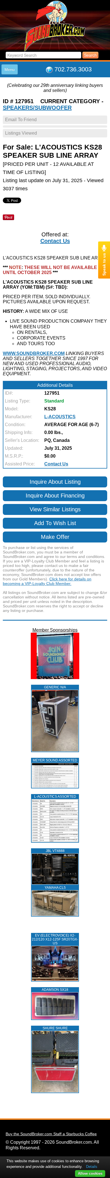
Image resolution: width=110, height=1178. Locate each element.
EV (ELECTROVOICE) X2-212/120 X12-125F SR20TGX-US (55, 939)
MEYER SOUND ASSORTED (55, 760)
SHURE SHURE (55, 1028)
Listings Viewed (21, 133)
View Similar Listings (55, 509)
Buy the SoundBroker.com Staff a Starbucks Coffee (51, 1134)
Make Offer (55, 537)
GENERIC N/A (55, 687)
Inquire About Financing (55, 495)
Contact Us (55, 241)
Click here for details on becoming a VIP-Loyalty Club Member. (47, 581)
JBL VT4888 (55, 851)
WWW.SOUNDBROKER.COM (34, 353)
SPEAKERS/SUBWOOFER (37, 108)
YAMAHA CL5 (55, 888)
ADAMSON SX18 (55, 990)
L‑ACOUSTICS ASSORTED (55, 797)
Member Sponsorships (55, 630)
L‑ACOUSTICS (60, 416)
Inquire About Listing (55, 482)
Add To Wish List (55, 523)
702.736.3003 (73, 69)
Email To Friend (21, 119)
